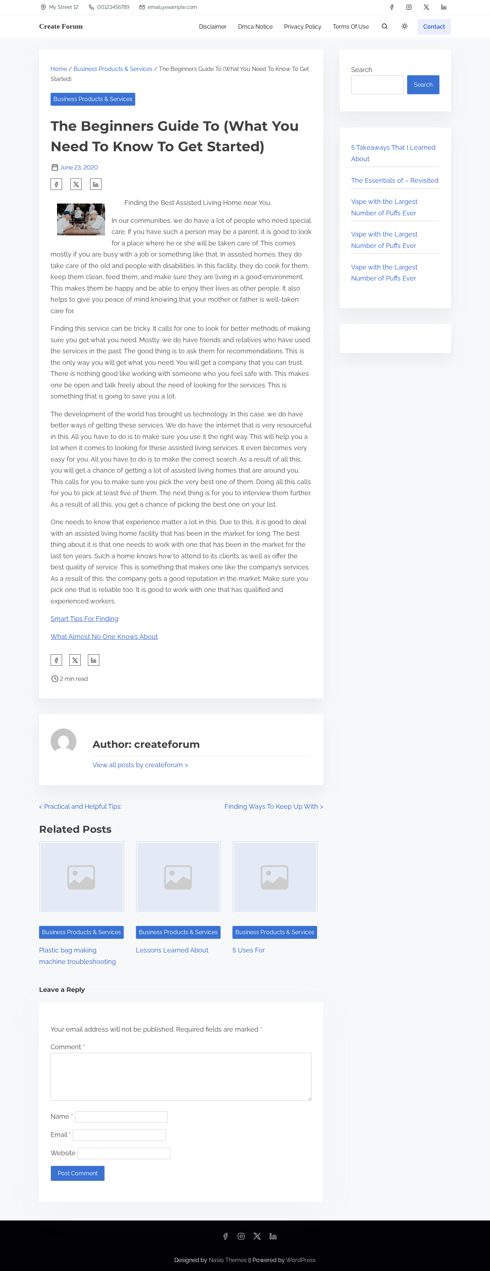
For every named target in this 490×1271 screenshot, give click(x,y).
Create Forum (61, 26)
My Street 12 (63, 7)
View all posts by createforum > (140, 765)
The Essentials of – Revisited (394, 180)
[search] (384, 28)
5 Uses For (248, 950)
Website (63, 1153)
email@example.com (171, 7)
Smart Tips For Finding (84, 618)
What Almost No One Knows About (104, 636)
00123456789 (112, 7)
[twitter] (426, 7)
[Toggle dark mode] (403, 27)
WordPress (301, 1260)
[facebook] (392, 7)
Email (61, 1134)
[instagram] (409, 7)
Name (62, 1116)
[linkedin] (444, 7)
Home (59, 69)
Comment (68, 1047)
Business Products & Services (113, 69)
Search (361, 69)
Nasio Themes (228, 1260)
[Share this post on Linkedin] (96, 184)
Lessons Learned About (172, 950)
